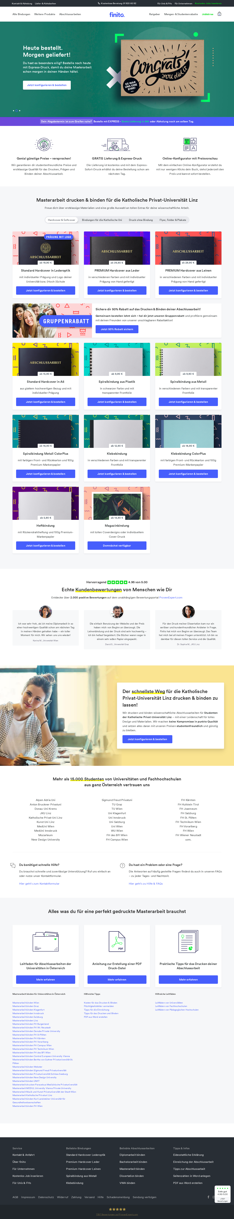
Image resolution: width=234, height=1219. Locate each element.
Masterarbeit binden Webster (27, 1066)
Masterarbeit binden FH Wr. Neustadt (32, 1027)
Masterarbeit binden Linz (25, 1020)
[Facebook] (208, 1196)
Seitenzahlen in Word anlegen (191, 1176)
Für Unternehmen (183, 3)
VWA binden (127, 1183)
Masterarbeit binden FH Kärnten (29, 1038)
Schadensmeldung (118, 1197)
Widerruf (62, 1197)
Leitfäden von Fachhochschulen (171, 1006)
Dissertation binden (132, 1176)
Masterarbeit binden (132, 1169)
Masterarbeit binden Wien (26, 1002)
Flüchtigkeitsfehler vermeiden (99, 1006)
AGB (15, 1197)
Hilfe (101, 1197)
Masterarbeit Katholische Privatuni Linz (32, 1095)
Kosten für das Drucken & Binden (100, 1002)
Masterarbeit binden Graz (26, 1006)
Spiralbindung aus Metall (81, 1176)
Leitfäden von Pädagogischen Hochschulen (177, 1009)
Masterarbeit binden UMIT (26, 1081)
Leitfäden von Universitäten (169, 1002)
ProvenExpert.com (171, 597)
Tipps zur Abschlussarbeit (189, 1169)
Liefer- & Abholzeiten (45, 3)
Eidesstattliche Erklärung (188, 1154)
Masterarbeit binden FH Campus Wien (32, 1045)
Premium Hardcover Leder (83, 1161)
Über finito (19, 1161)
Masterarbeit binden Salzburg (28, 1016)
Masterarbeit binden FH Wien (27, 1106)
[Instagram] (214, 1196)
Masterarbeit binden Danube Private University (36, 1031)
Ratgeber (154, 14)
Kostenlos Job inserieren (28, 1176)
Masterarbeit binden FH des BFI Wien (32, 1052)
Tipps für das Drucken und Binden (101, 1013)
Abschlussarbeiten (70, 14)
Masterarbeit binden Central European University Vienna (41, 1056)
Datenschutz (46, 1197)
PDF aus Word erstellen (96, 1016)
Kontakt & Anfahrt (23, 1154)
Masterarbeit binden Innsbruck (28, 1013)
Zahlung (76, 1197)
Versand (89, 1197)
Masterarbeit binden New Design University (35, 1077)
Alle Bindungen (21, 14)
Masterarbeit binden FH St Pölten (29, 1034)
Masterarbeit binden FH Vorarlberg (30, 1041)
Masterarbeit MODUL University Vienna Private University (42, 1088)
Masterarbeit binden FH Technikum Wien (33, 1049)
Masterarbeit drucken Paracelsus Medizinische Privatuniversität (45, 1084)
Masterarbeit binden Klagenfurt (28, 1009)
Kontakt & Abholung (22, 3)
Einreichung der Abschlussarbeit (193, 1161)
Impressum (28, 1197)
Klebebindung (74, 1183)
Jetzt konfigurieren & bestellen (46, 85)
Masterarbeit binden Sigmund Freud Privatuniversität (39, 1070)
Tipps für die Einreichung (96, 1009)
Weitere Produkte (44, 14)
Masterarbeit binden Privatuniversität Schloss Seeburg (40, 1074)
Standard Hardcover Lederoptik (85, 1154)
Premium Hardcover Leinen (83, 1169)
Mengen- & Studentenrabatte (181, 14)
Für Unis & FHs (164, 3)
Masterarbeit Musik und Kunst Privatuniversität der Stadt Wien (44, 1091)
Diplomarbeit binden (132, 1154)
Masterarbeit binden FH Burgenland (31, 1023)
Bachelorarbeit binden (133, 1161)
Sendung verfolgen (144, 1197)
